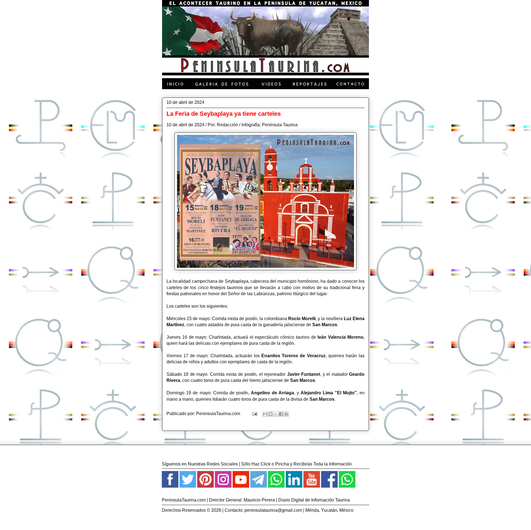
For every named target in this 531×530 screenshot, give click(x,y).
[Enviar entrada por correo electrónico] (254, 413)
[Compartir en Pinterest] (286, 414)
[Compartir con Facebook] (281, 414)
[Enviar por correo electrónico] (265, 414)
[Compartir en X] (275, 414)
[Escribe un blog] (270, 414)
